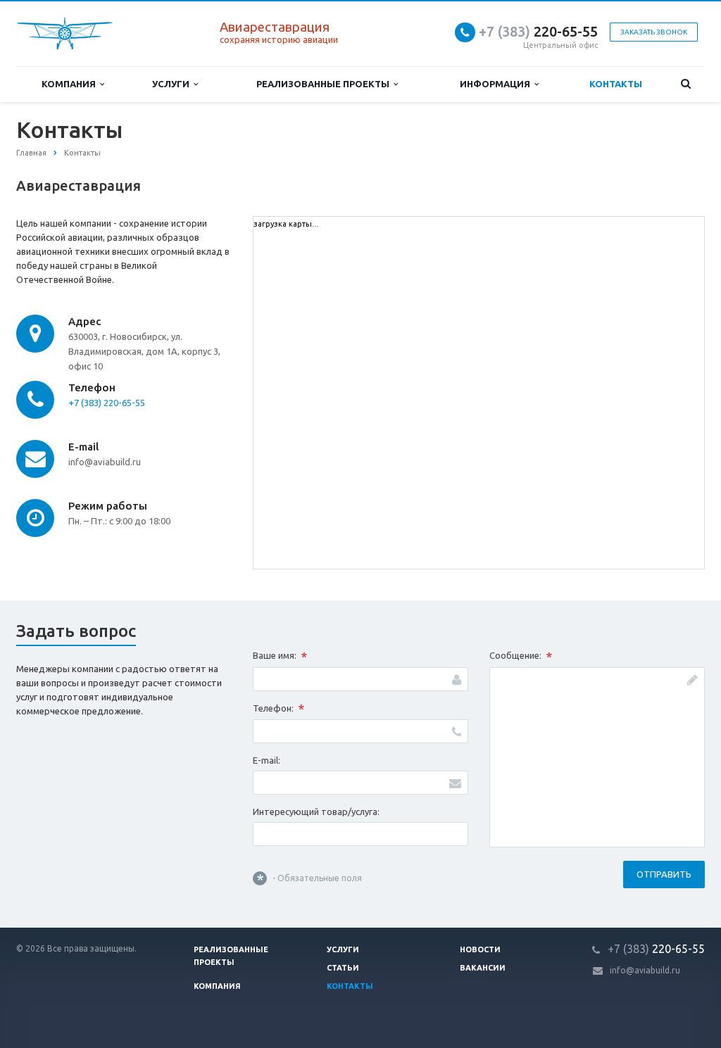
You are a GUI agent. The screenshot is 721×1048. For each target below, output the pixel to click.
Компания (71, 84)
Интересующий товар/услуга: (316, 811)
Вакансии (483, 968)
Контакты (615, 84)
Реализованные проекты (325, 84)
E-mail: (266, 760)
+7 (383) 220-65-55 (106, 403)
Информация (497, 84)
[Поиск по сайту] (685, 84)
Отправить (664, 874)
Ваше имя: (280, 657)
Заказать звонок (653, 32)
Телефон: (278, 709)
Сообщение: (520, 657)
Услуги (173, 84)
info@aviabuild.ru (645, 970)
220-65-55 (538, 31)
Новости (480, 949)
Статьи (343, 968)
